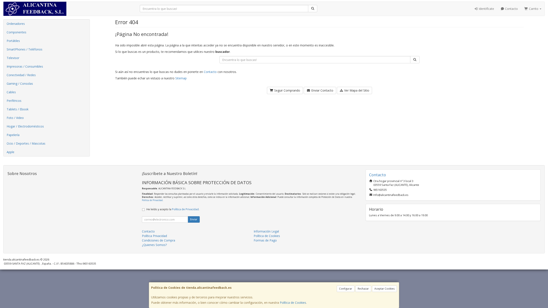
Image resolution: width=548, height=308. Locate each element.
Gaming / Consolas (20, 83)
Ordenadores (16, 24)
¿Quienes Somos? (154, 245)
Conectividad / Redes (21, 75)
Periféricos (14, 101)
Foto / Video (15, 118)
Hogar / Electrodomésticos (25, 126)
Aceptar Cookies (384, 288)
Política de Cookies (293, 303)
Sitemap (181, 78)
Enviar (193, 219)
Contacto (511, 9)
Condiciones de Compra (158, 240)
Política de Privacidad (152, 200)
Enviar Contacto (321, 90)
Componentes (16, 32)
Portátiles (13, 41)
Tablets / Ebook (17, 109)
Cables (11, 92)
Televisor (13, 58)
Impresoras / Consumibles (25, 66)
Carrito (533, 9)
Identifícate (486, 9)
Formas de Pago (265, 240)
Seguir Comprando (286, 90)
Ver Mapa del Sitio (356, 90)
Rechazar (363, 288)
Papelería (13, 135)
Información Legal (266, 231)
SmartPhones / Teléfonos (24, 49)
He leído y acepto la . (172, 209)
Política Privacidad (154, 236)
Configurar (345, 288)
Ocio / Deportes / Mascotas (26, 143)
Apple (10, 152)
